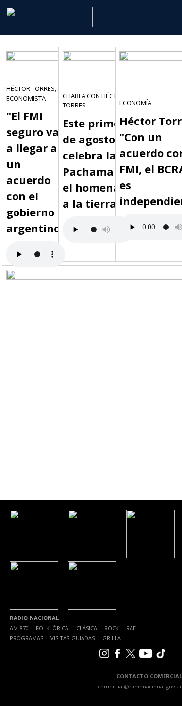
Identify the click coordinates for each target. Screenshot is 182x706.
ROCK (111, 628)
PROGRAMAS (26, 638)
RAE (131, 628)
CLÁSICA (86, 628)
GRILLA (111, 638)
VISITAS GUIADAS (72, 638)
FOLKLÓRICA (52, 628)
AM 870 (19, 628)
